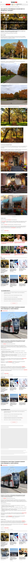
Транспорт (11, 493)
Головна (2, 6)
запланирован (13, 227)
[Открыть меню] (1, 2)
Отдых (4, 6)
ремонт (5, 493)
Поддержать (8, 4)
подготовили (4, 221)
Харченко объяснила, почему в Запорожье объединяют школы (22, 285)
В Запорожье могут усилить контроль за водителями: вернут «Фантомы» (13, 269)
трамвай (8, 493)
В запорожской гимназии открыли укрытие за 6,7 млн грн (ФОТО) (4, 285)
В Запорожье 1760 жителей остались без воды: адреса (22, 269)
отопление (6, 224)
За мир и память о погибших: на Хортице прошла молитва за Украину (13, 285)
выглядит (9, 219)
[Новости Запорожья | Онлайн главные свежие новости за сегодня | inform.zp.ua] (14, 2)
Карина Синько (4, 12)
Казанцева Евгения (5, 310)
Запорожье (8, 232)
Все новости (14, 303)
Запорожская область (3, 232)
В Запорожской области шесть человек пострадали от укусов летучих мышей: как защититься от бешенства (4, 270)
